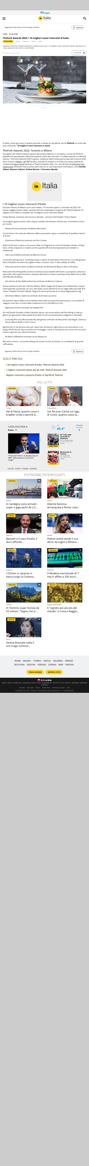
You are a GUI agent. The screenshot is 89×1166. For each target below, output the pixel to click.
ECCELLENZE (13, 34)
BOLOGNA (19, 664)
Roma (18, 41)
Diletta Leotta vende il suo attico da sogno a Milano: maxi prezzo (62, 542)
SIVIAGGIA (68, 682)
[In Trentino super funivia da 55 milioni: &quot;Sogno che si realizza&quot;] (23, 592)
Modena (50, 570)
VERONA (42, 664)
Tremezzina (51, 408)
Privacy (38, 687)
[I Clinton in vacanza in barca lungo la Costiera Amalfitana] (23, 558)
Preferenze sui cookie (58, 687)
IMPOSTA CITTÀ (54, 672)
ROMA (18, 660)
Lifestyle (52, 388)
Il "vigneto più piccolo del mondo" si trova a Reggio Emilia (62, 611)
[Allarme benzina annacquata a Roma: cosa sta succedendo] (64, 489)
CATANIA (52, 664)
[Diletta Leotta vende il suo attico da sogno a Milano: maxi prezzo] (64, 523)
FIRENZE (69, 660)
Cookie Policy (46, 687)
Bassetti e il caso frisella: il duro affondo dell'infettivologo (21, 542)
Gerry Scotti (19, 164)
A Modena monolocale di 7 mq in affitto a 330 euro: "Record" (63, 576)
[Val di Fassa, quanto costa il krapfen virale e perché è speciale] (23, 396)
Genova (9, 535)
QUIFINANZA (75, 682)
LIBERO (4, 682)
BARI (61, 664)
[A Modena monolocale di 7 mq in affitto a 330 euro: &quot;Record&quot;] (64, 558)
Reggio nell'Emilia (54, 604)
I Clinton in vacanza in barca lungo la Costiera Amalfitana (19, 576)
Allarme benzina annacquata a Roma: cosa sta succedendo (62, 507)
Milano (19, 161)
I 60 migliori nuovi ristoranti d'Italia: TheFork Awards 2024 (35, 364)
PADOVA (69, 664)
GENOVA (31, 664)
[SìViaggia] (45, 12)
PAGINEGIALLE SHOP (29, 682)
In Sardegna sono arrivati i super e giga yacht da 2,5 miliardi (21, 507)
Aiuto (68, 687)
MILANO (27, 660)
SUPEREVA (44, 685)
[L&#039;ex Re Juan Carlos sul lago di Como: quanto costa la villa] (64, 396)
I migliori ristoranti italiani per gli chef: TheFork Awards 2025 (36, 369)
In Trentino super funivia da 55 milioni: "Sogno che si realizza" (22, 611)
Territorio (12, 481)
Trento (8, 408)
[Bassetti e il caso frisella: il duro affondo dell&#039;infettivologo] (23, 523)
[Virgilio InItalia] (44, 18)
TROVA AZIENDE (35, 672)
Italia (40, 41)
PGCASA (38, 682)
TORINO (37, 660)
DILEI (62, 682)
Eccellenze (8, 41)
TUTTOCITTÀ (56, 682)
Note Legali (30, 687)
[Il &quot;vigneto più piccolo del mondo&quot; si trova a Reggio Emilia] (64, 592)
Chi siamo (22, 687)
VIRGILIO (9, 682)
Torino (33, 41)
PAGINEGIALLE (17, 682)
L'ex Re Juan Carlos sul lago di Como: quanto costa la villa (63, 415)
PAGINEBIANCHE (47, 682)
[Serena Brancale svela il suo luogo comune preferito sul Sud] (23, 627)
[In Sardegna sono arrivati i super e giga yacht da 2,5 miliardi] (23, 489)
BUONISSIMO (83, 682)
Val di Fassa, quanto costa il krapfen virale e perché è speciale (22, 415)
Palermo (26, 41)
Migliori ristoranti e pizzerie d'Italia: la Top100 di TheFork (34, 375)
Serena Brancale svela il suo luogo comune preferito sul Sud (20, 646)
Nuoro (8, 500)
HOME (5, 34)
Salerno (9, 570)
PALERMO (58, 660)
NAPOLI (47, 660)
